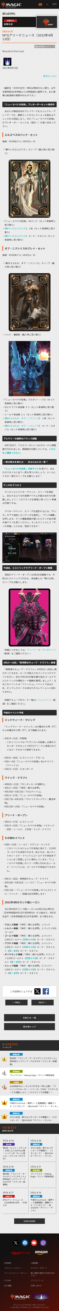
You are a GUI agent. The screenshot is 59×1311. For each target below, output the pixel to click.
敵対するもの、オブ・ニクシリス (22, 418)
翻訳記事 (38, 46)
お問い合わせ (36, 1285)
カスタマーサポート (39, 1268)
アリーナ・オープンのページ (41, 649)
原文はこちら (50, 76)
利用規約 (7, 1263)
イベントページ (43, 699)
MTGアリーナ (49, 46)
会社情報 (7, 1285)
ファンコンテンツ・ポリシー (16, 1273)
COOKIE (7, 1280)
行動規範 (34, 1263)
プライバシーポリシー (13, 1268)
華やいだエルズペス (16, 228)
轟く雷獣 (13, 950)
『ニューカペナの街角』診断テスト (22, 468)
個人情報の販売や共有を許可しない (42, 1274)
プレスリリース (37, 1280)
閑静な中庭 (29, 939)
